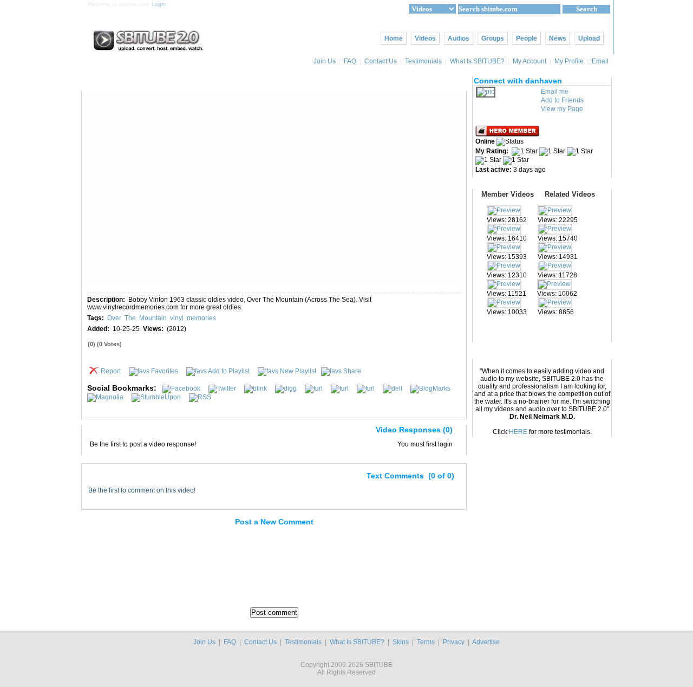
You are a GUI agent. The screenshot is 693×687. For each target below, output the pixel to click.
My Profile (569, 61)
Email (601, 61)
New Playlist (298, 371)
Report (111, 371)
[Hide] (94, 432)
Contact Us (380, 61)
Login (159, 4)
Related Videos (570, 194)
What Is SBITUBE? (477, 61)
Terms (426, 642)
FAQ (350, 61)
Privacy (454, 642)
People (526, 38)
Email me (554, 91)
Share (352, 371)
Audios (458, 38)
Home (393, 38)
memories (201, 318)
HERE (518, 432)
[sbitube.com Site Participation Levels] (507, 134)
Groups (492, 38)
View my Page (562, 109)
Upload (589, 38)
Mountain (153, 318)
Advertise (486, 642)
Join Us (324, 61)
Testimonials (423, 61)
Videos (425, 38)
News (557, 38)
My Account (529, 61)
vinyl (177, 318)
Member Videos (507, 194)
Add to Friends (562, 100)
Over (114, 318)
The (130, 318)
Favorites (164, 371)
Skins (401, 642)
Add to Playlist (229, 371)
